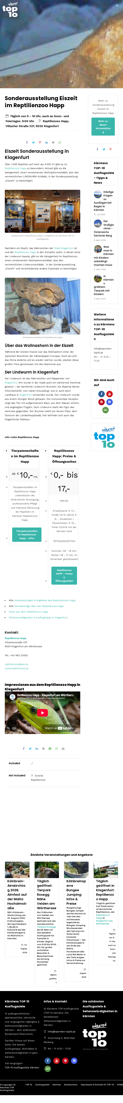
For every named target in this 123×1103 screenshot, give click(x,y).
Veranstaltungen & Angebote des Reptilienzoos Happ (44, 600)
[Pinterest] (101, 402)
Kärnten (57, 1084)
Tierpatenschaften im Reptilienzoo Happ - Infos (27, 535)
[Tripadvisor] (105, 410)
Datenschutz (71, 1084)
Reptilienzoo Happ (15, 168)
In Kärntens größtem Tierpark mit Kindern (104, 285)
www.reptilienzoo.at (16, 668)
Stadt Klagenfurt (63, 248)
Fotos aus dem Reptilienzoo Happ (28, 611)
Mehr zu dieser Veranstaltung (103, 126)
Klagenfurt (11, 382)
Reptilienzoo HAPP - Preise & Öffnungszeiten (64, 576)
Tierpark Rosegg (46, 926)
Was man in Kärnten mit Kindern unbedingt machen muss (104, 256)
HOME (120, 1084)
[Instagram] (109, 402)
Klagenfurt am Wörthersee (104, 922)
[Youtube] (109, 394)
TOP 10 (28, 1084)
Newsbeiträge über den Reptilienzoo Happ (39, 606)
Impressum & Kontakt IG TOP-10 (97, 1084)
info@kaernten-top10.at (61, 1031)
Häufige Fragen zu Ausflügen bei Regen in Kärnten (104, 201)
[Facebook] (101, 394)
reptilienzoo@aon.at (16, 664)
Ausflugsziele (42, 1084)
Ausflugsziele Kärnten (26, 1067)
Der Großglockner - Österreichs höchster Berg (104, 228)
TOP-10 (9, 1067)
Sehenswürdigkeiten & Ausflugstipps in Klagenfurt (38, 617)
